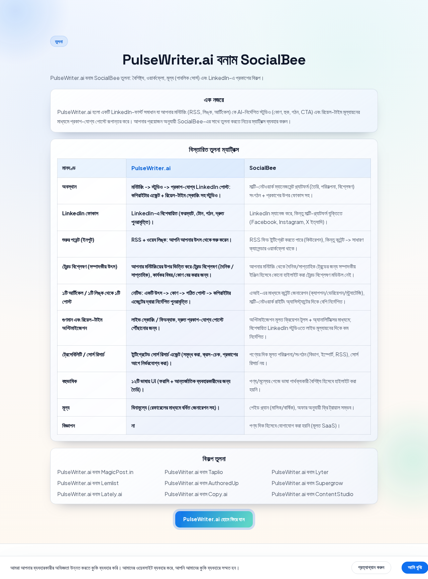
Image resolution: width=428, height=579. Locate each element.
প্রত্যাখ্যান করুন (371, 567)
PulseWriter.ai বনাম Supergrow (307, 482)
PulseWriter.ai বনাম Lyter (300, 471)
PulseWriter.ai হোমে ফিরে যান (214, 519)
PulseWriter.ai (151, 167)
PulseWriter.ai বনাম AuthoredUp (202, 482)
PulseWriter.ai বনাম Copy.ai (196, 493)
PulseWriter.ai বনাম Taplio (194, 471)
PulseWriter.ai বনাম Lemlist (88, 482)
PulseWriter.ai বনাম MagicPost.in (95, 471)
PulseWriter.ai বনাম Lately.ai (89, 493)
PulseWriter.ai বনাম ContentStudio (312, 493)
